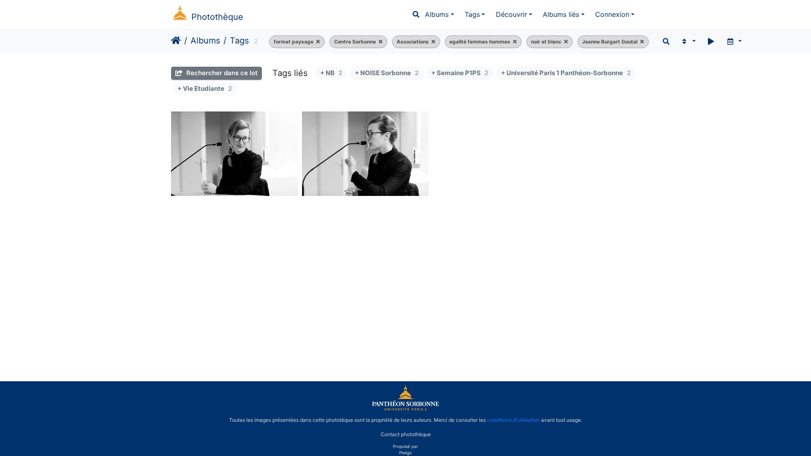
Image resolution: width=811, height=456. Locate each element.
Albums (437, 14)
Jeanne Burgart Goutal (609, 41)
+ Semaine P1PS (459, 73)
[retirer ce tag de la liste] (316, 42)
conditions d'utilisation (513, 420)
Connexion (612, 14)
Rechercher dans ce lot (221, 73)
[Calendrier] (734, 41)
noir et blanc (546, 41)
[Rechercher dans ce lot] (666, 41)
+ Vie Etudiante (204, 88)
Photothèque (217, 17)
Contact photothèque (406, 434)
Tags (472, 14)
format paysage (293, 41)
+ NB (331, 73)
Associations (413, 41)
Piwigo (405, 452)
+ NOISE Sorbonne (387, 73)
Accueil (176, 40)
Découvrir (511, 14)
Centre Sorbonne (355, 41)
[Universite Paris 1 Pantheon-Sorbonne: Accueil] (405, 408)
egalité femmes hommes (479, 41)
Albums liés (561, 14)
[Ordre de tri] (688, 41)
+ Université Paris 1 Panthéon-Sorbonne (566, 73)
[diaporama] (711, 41)
